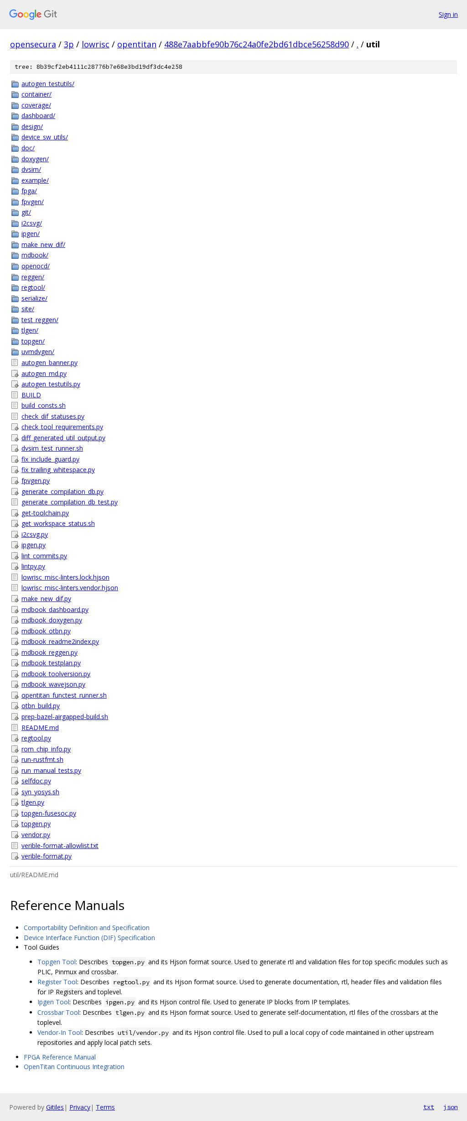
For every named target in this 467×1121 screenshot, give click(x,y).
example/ (35, 180)
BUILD (31, 395)
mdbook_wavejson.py (53, 684)
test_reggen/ (39, 319)
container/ (36, 94)
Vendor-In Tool (59, 1032)
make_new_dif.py (46, 598)
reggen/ (32, 277)
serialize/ (34, 298)
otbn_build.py (40, 705)
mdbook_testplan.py (51, 662)
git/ (26, 212)
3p (69, 44)
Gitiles (55, 1107)
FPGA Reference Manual (60, 1057)
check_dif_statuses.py (52, 416)
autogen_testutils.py (50, 384)
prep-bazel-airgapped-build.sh (64, 716)
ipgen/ (30, 233)
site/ (27, 308)
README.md (40, 727)
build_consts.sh (43, 405)
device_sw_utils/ (44, 137)
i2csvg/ (31, 223)
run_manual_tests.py (51, 770)
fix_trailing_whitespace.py (58, 469)
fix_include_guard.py (50, 459)
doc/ (28, 148)
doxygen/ (35, 158)
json (450, 1107)
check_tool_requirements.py (62, 426)
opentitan (136, 44)
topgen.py (36, 823)
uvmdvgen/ (37, 351)
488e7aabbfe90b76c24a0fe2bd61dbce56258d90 (256, 44)
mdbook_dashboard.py (54, 609)
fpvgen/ (32, 201)
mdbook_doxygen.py (51, 620)
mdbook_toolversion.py (55, 673)
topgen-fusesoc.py (48, 813)
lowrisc (95, 44)
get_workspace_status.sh (58, 523)
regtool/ (33, 287)
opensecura (33, 44)
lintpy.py (33, 566)
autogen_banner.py (49, 362)
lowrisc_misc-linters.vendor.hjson (69, 587)
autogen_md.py (44, 373)
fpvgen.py (35, 480)
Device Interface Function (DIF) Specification (89, 937)
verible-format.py (46, 856)
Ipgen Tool (53, 1002)
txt (428, 1107)
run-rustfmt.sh (42, 759)
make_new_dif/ (43, 244)
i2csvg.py (34, 534)
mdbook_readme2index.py (60, 641)
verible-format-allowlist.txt (60, 845)
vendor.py (35, 834)
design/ (32, 126)
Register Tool (57, 981)
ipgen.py (33, 544)
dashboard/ (38, 115)
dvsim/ (31, 169)
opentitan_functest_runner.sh (64, 695)
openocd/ (35, 266)
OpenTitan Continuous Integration (74, 1066)
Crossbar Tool (58, 1012)
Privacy (79, 1107)
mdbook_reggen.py (49, 652)
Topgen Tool (56, 961)
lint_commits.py (44, 555)
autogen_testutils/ (47, 83)
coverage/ (36, 105)
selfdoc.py (36, 780)
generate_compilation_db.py (62, 491)
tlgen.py (32, 802)
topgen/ (33, 341)
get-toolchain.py (45, 513)
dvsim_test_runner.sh (52, 448)
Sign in (448, 14)
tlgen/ (29, 330)
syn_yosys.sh (40, 791)
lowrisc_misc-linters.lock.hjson (65, 577)
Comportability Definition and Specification (87, 927)
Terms (105, 1107)
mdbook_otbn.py (46, 631)
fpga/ (29, 190)
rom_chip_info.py (46, 749)
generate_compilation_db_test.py (69, 502)
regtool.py (36, 738)
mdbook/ (34, 255)
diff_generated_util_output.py (63, 437)
